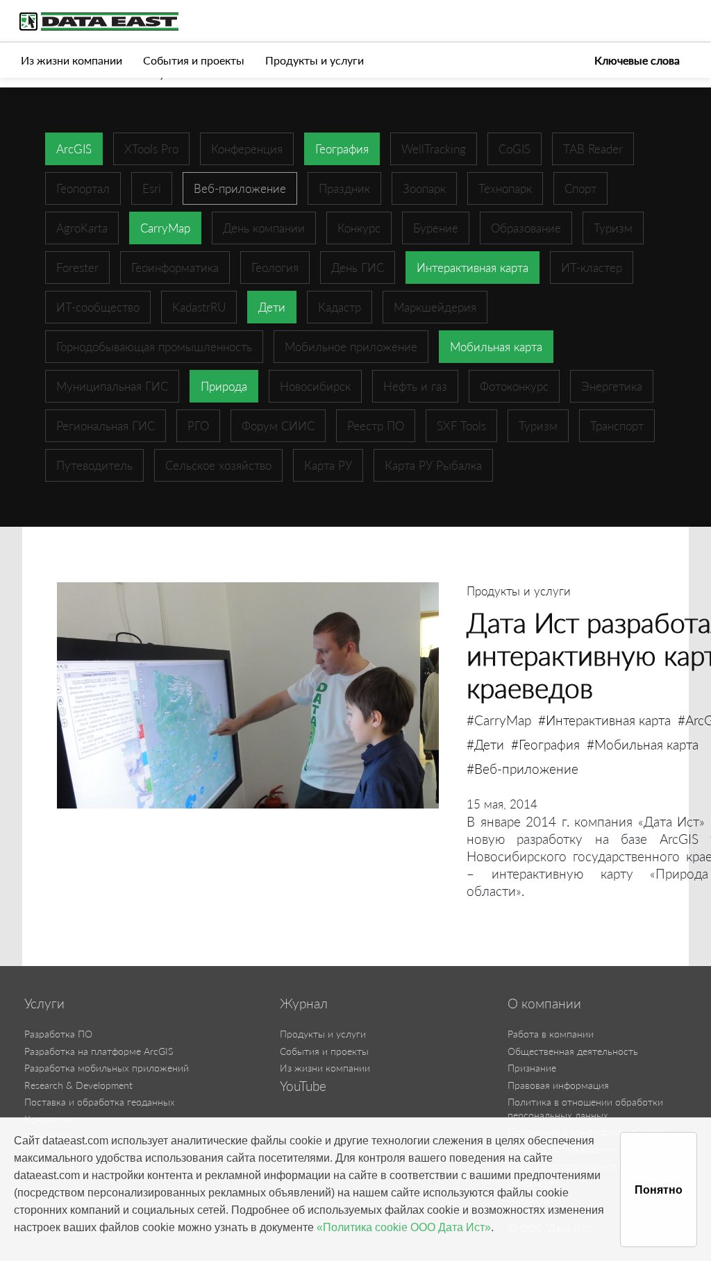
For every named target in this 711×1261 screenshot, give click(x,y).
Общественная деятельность (573, 1051)
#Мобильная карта (643, 744)
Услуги (44, 1003)
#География (545, 744)
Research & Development (78, 1085)
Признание (532, 1068)
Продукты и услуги (314, 60)
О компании (544, 1003)
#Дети (485, 744)
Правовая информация (558, 1085)
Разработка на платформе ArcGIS (98, 1051)
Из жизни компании (71, 60)
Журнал (304, 1003)
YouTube (303, 1086)
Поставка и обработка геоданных (99, 1102)
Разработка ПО (58, 1034)
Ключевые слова (637, 60)
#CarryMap (499, 720)
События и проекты (193, 60)
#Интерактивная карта (604, 720)
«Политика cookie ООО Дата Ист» (404, 1227)
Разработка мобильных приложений (106, 1068)
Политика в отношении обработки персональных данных (585, 1108)
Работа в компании (551, 1034)
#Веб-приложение (522, 769)
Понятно (659, 1190)
